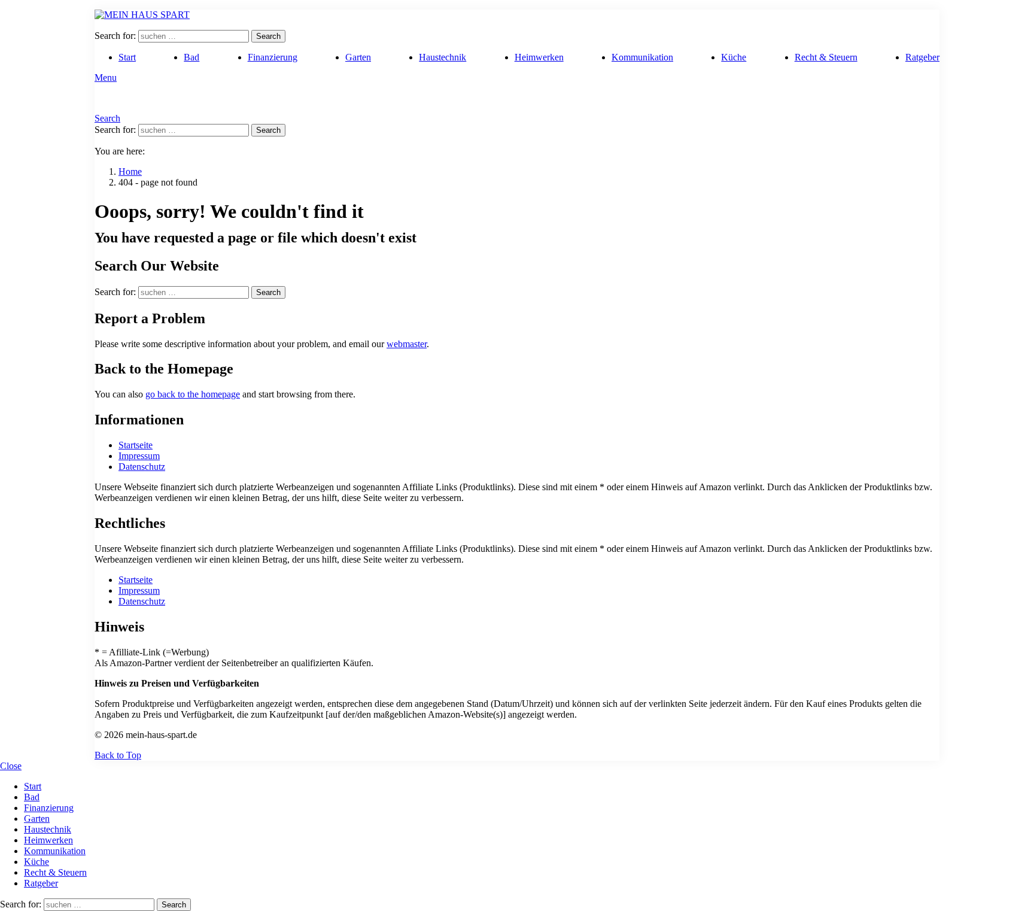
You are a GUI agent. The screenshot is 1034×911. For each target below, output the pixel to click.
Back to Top (118, 755)
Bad (191, 57)
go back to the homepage (192, 394)
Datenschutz (141, 466)
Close (11, 766)
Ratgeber (922, 57)
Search (268, 36)
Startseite (135, 445)
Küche (733, 57)
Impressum (139, 456)
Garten (358, 57)
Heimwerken (539, 57)
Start (127, 57)
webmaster (407, 344)
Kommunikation (642, 57)
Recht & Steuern (826, 57)
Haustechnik (442, 57)
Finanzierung (272, 57)
